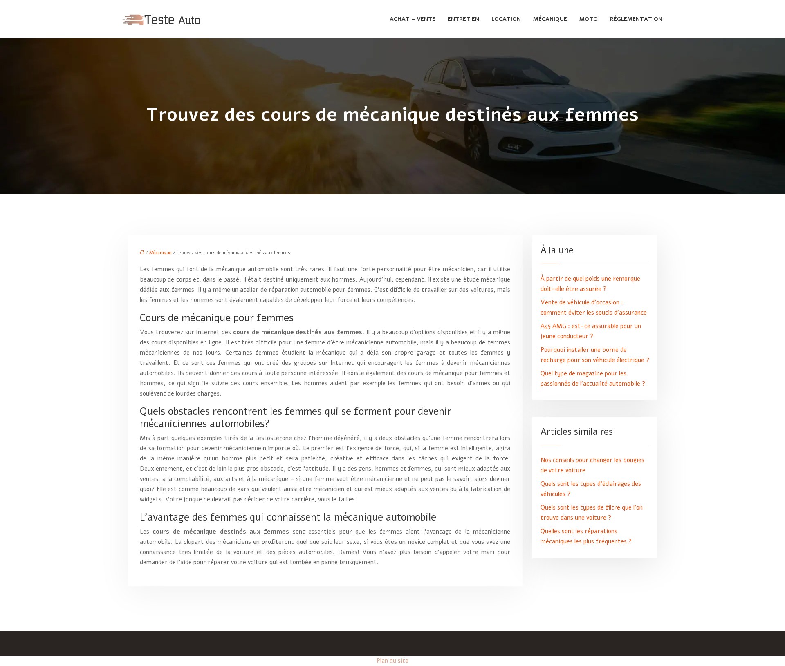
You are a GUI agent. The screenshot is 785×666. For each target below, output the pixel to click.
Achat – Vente (412, 19)
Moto (588, 19)
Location (506, 19)
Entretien (463, 19)
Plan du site (392, 661)
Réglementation (636, 19)
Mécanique (550, 19)
